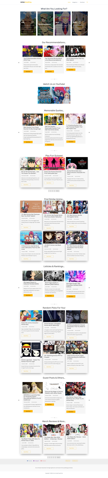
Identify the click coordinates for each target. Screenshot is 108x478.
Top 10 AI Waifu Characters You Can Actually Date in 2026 (53, 285)
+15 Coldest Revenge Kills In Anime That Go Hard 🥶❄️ (75, 284)
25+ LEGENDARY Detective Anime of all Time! (33, 59)
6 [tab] (56, 79)
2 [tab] (52, 79)
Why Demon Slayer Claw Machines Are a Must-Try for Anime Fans (32, 398)
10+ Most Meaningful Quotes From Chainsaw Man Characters (75, 129)
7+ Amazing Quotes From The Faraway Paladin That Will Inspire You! (32, 126)
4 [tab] (54, 79)
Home (69, 2)
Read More (29, 69)
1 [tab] (51, 79)
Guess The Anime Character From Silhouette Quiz (52, 172)
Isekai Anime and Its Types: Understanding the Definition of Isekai (76, 357)
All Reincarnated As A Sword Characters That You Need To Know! (76, 326)
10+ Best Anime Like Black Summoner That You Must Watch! (75, 247)
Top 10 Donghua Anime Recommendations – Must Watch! (54, 60)
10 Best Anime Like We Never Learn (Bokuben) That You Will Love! (30, 247)
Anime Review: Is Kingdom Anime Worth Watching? (52, 324)
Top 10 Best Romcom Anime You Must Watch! (76, 59)
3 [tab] (53, 79)
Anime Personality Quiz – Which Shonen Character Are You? (76, 172)
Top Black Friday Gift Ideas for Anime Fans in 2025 (30, 439)
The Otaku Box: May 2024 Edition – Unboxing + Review (53, 438)
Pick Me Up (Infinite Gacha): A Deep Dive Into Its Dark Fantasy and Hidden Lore (53, 398)
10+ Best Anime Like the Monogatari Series (74, 216)
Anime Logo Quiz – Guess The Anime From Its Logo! (30, 360)
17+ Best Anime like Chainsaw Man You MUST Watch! (30, 215)
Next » (57, 190)
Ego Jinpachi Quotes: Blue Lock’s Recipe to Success (53, 128)
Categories (74, 2)
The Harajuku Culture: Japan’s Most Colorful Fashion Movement (73, 398)
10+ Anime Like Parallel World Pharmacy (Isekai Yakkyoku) (53, 216)
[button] (77, 2)
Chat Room (82, 2)
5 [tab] (55, 79)
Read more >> (24, 33)
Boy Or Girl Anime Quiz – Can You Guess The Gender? (30, 172)
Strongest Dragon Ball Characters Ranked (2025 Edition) (31, 285)
